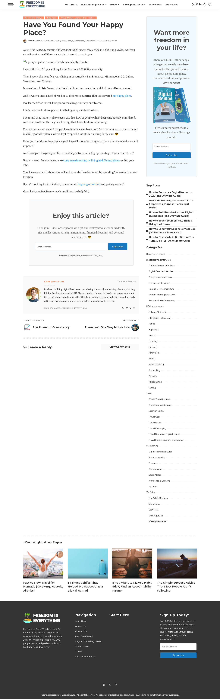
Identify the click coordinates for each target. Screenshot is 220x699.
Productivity (154, 370)
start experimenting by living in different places (91, 160)
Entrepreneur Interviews (160, 277)
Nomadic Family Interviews (162, 294)
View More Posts (125, 281)
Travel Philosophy (157, 428)
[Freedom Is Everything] (33, 4)
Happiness (51, 18)
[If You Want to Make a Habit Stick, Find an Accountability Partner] (132, 564)
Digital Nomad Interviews (158, 260)
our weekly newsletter (97, 228)
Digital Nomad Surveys (160, 405)
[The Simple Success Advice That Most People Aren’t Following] (177, 564)
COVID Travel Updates (160, 399)
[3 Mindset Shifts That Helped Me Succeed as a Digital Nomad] (88, 564)
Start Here (153, 510)
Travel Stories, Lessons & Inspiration (78, 18)
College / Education (158, 312)
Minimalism (154, 352)
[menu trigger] (12, 4)
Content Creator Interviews (162, 265)
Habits (152, 323)
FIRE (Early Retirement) (160, 318)
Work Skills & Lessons (159, 480)
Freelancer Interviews (159, 283)
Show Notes (154, 504)
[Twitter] (193, 4)
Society (152, 387)
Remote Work (155, 469)
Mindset (152, 347)
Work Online (152, 446)
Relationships (155, 382)
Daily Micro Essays (33, 18)
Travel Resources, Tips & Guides (164, 434)
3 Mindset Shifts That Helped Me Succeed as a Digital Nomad (85, 586)
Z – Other (150, 492)
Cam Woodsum (35, 41)
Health (152, 335)
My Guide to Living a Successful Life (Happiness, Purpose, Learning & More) (171, 204)
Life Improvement (155, 306)
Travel (149, 393)
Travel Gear (154, 416)
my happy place (122, 95)
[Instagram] (197, 4)
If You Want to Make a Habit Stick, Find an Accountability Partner (132, 586)
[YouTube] (134, 308)
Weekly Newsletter (158, 521)
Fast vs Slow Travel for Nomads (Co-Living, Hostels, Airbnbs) (43, 586)
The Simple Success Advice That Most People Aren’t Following (176, 586)
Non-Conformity (156, 364)
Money (152, 358)
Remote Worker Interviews (162, 300)
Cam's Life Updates (158, 498)
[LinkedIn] (200, 4)
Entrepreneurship (157, 457)
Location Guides (156, 411)
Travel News (155, 422)
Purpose (153, 376)
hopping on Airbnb (89, 184)
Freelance (153, 463)
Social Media (155, 475)
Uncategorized (156, 515)
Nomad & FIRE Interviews (161, 289)
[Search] (210, 4)
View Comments (120, 346)
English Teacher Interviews (162, 271)
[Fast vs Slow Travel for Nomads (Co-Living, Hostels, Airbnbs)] (43, 564)
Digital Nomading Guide (160, 451)
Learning (153, 341)
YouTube (153, 486)
